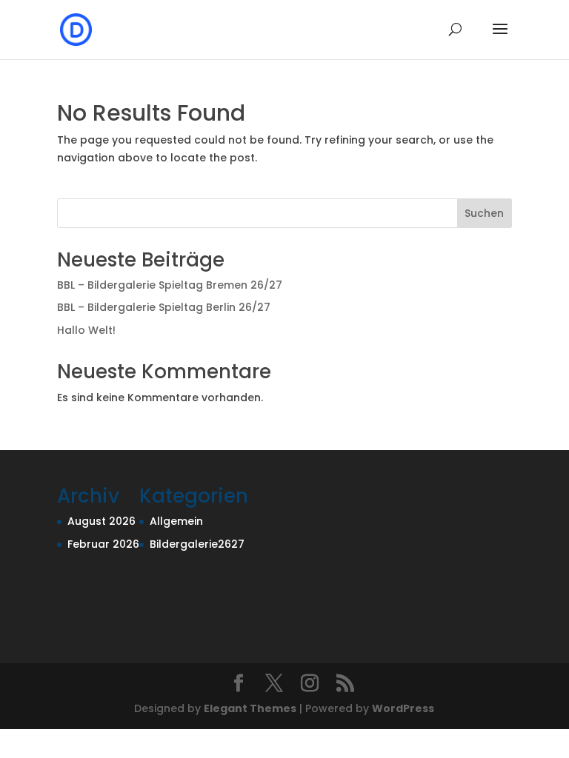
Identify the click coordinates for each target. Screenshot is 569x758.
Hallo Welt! (86, 330)
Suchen (484, 213)
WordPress (403, 708)
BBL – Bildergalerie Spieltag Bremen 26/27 (169, 285)
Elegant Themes (250, 708)
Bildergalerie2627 (197, 544)
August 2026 (101, 521)
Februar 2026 (103, 544)
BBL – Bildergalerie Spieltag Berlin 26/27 (163, 307)
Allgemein (176, 521)
